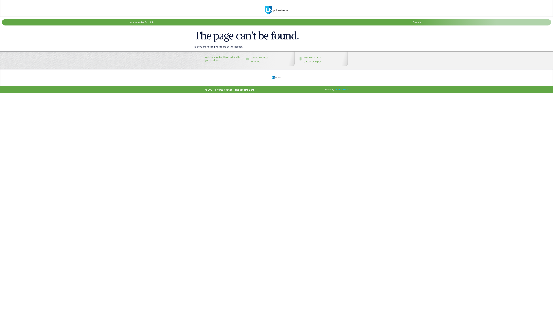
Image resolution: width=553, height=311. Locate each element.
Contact (417, 22)
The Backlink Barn (244, 89)
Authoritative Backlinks (142, 22)
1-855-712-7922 (312, 57)
